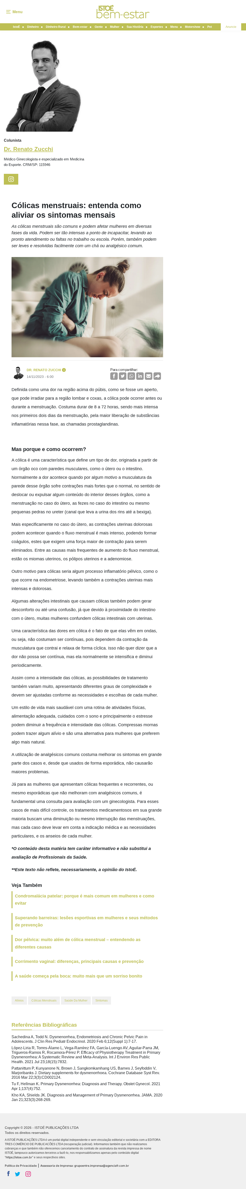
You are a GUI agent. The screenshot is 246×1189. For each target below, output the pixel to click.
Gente (99, 27)
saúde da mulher (75, 1000)
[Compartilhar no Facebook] (114, 376)
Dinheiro (33, 27)
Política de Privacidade (21, 1165)
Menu (174, 27)
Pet (209, 27)
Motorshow (192, 27)
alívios (19, 1000)
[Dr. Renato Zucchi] (44, 86)
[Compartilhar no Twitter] (122, 376)
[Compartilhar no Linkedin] (140, 376)
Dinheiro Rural (56, 27)
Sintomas (101, 1000)
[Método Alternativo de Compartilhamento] (157, 376)
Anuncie (231, 27)
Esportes (157, 27)
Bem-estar (80, 27)
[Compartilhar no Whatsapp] (131, 376)
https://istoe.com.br (19, 1157)
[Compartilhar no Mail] (148, 376)
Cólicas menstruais (43, 1000)
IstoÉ (16, 27)
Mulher (114, 27)
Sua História (135, 27)
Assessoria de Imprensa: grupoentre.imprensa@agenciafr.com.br (84, 1165)
